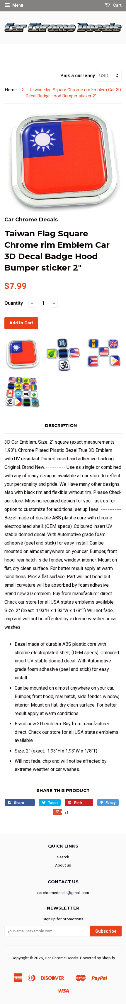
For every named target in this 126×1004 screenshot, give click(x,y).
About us (63, 865)
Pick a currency (78, 75)
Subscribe (106, 931)
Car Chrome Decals (61, 957)
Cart (117, 5)
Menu (17, 5)
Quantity (13, 303)
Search (63, 857)
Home (11, 89)
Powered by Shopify (97, 957)
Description (61, 425)
